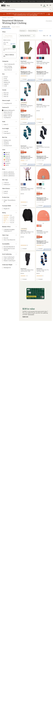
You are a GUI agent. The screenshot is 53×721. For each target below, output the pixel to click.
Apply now (25, 316)
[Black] (38, 143)
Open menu (50, 5)
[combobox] (26, 9)
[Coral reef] (27, 58)
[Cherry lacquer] (43, 99)
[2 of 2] (43, 223)
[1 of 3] (42, 55)
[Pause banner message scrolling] (49, 14)
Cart (47, 5)
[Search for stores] (14, 46)
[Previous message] (4, 14)
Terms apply (31, 314)
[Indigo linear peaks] (40, 99)
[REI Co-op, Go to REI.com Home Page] (3, 5)
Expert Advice (16, 26)
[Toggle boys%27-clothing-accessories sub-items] (3, 66)
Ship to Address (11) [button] (8, 55)
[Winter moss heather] (30, 58)
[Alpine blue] (40, 143)
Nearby (13, 43)
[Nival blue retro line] (22, 58)
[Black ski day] (43, 58)
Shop (8, 5)
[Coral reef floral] (40, 226)
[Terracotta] (38, 184)
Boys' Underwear (8, 64)
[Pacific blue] (43, 184)
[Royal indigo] (24, 184)
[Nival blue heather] (40, 58)
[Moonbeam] (24, 99)
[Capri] (22, 99)
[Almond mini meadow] (38, 99)
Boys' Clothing (10, 17)
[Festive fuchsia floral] (24, 58)
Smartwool (4, 17)
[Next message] (47, 14)
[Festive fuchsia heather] (38, 58)
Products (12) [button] (6, 26)
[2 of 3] (43, 55)
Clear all (40, 30)
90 (50, 35)
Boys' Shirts (7, 69)
